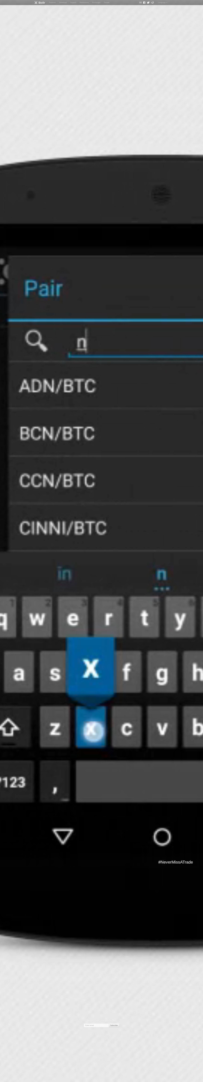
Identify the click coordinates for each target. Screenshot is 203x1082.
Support (73, 2)
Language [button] (162, 2)
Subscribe (114, 1025)
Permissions (84, 2)
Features (52, 2)
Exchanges (96, 2)
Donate (106, 2)
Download (63, 2)
